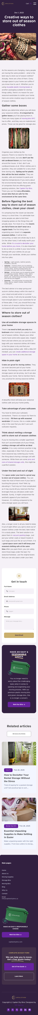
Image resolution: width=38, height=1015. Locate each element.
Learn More (19, 976)
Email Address (9, 596)
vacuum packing (19, 535)
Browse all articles (19, 734)
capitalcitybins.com (15, 942)
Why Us (4, 890)
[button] (29, 3)
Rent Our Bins (19, 704)
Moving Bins (6, 883)
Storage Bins (6, 880)
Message (7, 617)
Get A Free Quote (19, 966)
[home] (9, 3)
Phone (6, 606)
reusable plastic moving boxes (18, 87)
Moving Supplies (7, 877)
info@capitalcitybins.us (10, 898)
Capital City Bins (26, 188)
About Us (5, 873)
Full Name (8, 586)
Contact (4, 893)
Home (4, 870)
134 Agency (19, 1005)
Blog (3, 887)
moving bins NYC (28, 118)
